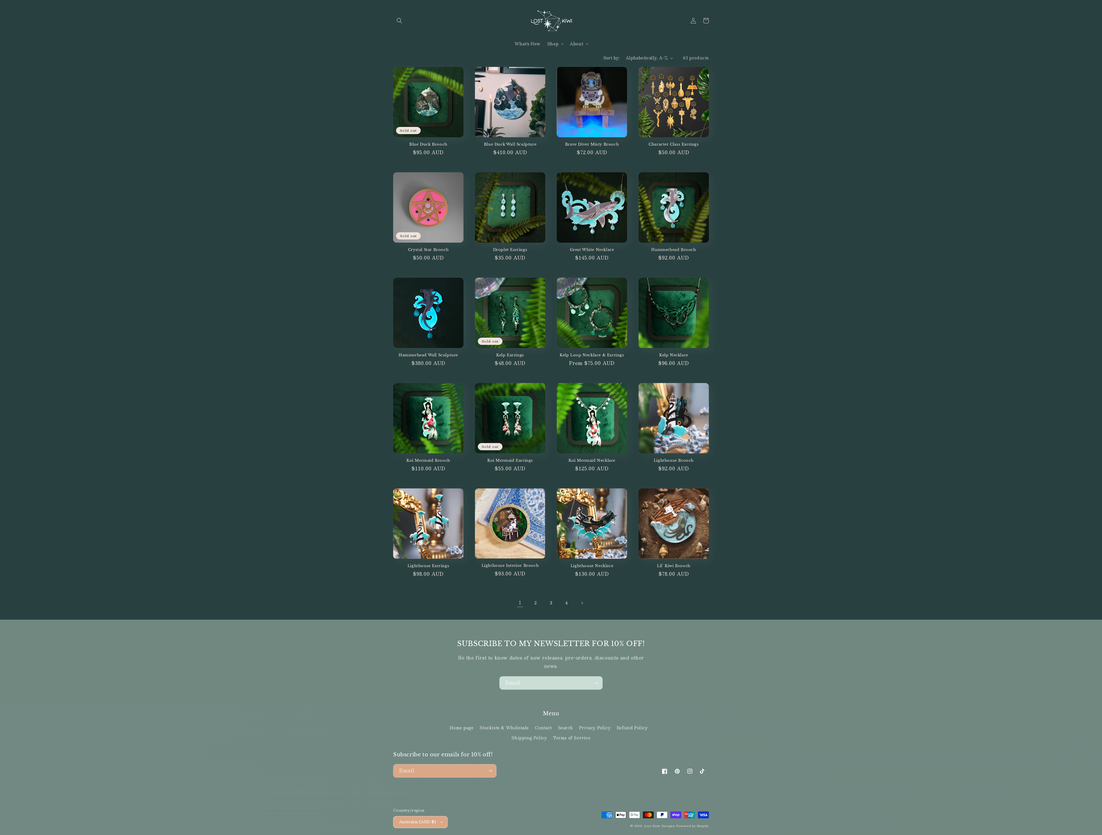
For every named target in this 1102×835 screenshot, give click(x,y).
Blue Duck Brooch (428, 144)
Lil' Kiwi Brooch (673, 566)
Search (565, 727)
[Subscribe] (596, 683)
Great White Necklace (592, 250)
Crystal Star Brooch (428, 250)
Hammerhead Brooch (673, 250)
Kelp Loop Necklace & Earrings (592, 355)
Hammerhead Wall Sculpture (428, 355)
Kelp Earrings (510, 355)
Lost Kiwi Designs (659, 825)
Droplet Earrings (510, 250)
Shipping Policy (529, 737)
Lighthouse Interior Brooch (510, 565)
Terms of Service (572, 737)
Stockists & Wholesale (504, 727)
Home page (462, 727)
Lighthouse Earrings (428, 566)
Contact (543, 727)
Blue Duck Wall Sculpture (510, 144)
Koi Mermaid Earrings (510, 460)
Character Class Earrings (674, 144)
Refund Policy (632, 727)
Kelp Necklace (673, 355)
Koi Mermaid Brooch (428, 460)
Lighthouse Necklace (592, 566)
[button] (399, 20)
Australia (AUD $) (417, 822)
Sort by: (611, 57)
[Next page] (582, 603)
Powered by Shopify (692, 825)
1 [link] (520, 602)
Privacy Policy (595, 727)
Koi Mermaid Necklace (592, 460)
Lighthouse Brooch (674, 460)
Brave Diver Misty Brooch (592, 144)
